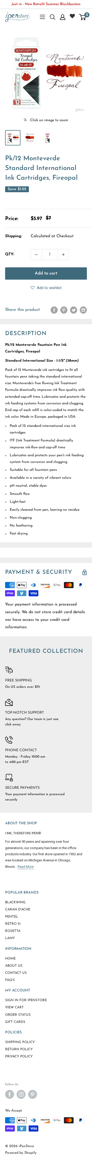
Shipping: (13, 236)
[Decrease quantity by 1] (36, 254)
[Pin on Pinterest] (63, 310)
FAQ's (10, 980)
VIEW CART (14, 1007)
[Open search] (52, 17)
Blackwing (15, 902)
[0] (82, 17)
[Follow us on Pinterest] (32, 1094)
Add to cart (46, 273)
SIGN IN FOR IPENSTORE (26, 1000)
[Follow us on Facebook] (9, 1094)
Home (10, 958)
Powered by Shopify (21, 1153)
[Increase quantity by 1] (63, 254)
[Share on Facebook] (54, 310)
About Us (13, 965)
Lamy (10, 938)
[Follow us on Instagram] (21, 1094)
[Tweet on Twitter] (73, 310)
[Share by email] (83, 310)
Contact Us (16, 973)
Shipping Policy (20, 1042)
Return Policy (19, 1049)
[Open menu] (42, 17)
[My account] (62, 17)
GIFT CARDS (15, 1022)
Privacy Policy (19, 1056)
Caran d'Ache (17, 909)
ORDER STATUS (18, 1015)
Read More (26, 867)
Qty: (9, 254)
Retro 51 (12, 924)
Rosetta (12, 931)
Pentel (11, 916)
